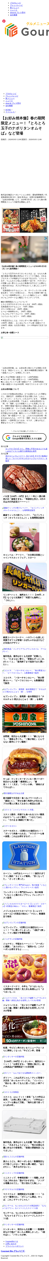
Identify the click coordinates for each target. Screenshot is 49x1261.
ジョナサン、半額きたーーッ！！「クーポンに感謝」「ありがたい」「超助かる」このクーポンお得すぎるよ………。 (23, 946)
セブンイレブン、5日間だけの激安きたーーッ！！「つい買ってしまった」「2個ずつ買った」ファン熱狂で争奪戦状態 (24, 930)
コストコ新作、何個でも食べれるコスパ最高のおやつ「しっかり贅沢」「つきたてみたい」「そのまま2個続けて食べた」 (23, 817)
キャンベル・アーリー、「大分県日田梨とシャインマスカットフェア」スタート (23, 556)
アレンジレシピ (16, 5)
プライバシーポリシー (14, 1246)
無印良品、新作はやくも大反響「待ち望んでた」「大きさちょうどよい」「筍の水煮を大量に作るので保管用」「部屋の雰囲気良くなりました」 (23, 1146)
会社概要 (13, 15)
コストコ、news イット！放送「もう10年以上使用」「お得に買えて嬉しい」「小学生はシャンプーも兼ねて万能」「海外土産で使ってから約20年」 (24, 1101)
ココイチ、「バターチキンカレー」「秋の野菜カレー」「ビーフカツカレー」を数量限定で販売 (23, 680)
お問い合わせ (10, 1244)
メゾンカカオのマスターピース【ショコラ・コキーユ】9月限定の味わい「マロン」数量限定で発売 (24, 914)
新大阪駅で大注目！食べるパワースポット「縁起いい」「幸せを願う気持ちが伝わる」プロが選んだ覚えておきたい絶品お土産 (23, 801)
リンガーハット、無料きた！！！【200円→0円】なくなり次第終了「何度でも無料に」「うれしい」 (23, 597)
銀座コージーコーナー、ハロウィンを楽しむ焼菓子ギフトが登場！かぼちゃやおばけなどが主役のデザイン (23, 640)
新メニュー (14, 8)
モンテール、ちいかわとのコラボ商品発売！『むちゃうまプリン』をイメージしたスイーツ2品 (23, 1216)
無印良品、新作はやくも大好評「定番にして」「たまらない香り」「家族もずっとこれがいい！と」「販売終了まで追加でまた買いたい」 (23, 660)
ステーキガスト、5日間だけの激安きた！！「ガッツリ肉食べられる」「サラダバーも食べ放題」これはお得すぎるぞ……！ (23, 833)
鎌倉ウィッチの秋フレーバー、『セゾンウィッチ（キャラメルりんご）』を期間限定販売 (23, 516)
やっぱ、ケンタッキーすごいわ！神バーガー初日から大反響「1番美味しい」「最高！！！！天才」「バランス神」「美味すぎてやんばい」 (23, 783)
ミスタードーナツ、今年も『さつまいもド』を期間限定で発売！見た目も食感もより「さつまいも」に (23, 989)
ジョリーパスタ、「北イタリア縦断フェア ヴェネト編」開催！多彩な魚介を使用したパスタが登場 (24, 1008)
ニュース (13, 10)
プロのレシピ (15, 3)
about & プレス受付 (17, 13)
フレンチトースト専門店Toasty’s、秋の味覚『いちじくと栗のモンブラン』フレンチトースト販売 (23, 895)
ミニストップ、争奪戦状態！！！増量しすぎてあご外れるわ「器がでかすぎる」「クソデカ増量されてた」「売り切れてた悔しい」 (23, 1180)
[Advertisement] (24, 65)
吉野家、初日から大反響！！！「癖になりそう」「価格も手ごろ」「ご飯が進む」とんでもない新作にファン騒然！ (23, 739)
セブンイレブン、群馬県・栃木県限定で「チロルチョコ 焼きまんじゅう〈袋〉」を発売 (23, 697)
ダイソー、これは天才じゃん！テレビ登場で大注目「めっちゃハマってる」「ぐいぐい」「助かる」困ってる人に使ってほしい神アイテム (23, 1082)
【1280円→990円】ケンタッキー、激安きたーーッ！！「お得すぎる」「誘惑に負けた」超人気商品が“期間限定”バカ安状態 (24, 1064)
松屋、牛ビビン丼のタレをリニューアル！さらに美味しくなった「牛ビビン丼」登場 (23, 1049)
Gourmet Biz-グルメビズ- (13, 1251)
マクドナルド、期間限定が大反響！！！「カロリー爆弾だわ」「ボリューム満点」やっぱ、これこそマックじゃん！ (23, 1197)
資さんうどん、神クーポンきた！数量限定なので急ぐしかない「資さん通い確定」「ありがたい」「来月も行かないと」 (23, 1164)
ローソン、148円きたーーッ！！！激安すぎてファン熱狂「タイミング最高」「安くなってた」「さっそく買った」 (24, 876)
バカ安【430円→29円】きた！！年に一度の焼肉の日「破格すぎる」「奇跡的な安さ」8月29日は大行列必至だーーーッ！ (24, 499)
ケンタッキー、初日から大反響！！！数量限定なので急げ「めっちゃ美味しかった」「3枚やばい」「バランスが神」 (24, 1232)
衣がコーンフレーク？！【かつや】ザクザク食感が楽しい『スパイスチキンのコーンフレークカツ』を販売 (26, 458)
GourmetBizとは (11, 1241)
